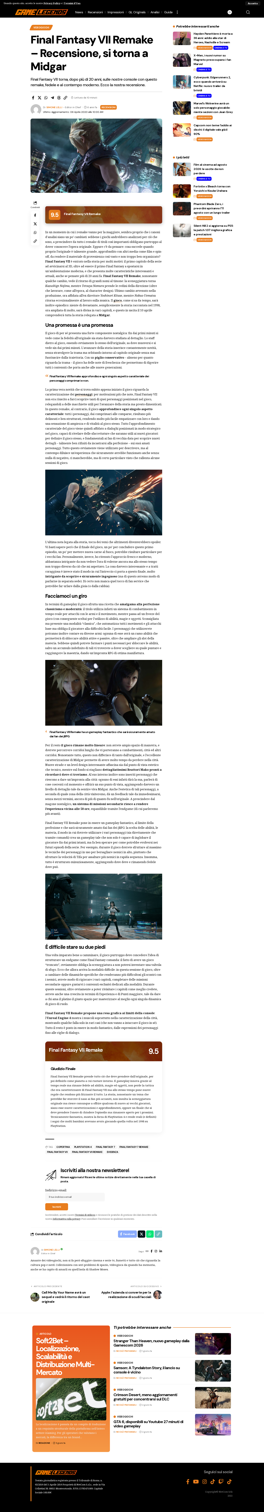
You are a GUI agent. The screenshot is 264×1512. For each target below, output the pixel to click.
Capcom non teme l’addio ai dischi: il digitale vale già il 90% (212, 129)
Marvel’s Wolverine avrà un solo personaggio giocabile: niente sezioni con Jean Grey (213, 108)
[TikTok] (213, 1482)
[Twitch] (221, 1482)
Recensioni (108, 107)
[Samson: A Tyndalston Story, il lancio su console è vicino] (213, 1371)
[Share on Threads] (58, 98)
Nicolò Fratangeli (126, 1351)
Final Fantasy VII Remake (87, 1152)
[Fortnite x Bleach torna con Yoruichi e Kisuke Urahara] (182, 191)
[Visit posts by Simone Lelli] (35, 1251)
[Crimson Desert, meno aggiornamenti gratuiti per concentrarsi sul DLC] (213, 1398)
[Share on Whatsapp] (45, 98)
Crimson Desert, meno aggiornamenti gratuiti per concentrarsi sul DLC (145, 1397)
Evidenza (112, 1152)
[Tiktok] (229, 1482)
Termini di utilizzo (85, 1214)
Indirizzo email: (56, 1190)
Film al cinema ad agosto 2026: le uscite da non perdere (210, 169)
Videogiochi (41, 27)
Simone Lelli (54, 107)
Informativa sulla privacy (66, 1218)
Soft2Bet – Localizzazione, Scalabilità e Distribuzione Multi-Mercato (65, 1356)
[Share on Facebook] (33, 98)
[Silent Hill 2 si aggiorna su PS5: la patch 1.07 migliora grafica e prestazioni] (182, 230)
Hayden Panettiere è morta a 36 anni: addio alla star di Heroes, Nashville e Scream (213, 38)
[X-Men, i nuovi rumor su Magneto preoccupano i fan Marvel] (182, 60)
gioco (118, 300)
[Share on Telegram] (52, 98)
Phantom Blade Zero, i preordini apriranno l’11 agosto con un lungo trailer (212, 208)
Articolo (45, 1334)
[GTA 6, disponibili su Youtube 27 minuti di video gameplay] (213, 1424)
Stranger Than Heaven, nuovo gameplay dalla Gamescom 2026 (151, 1343)
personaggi (83, 394)
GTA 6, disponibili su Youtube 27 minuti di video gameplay (148, 1424)
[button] (252, 3)
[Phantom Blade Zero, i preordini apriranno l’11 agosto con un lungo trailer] (182, 208)
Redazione (44, 1443)
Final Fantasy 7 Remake (134, 1147)
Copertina (63, 1147)
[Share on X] (39, 98)
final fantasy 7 (105, 1147)
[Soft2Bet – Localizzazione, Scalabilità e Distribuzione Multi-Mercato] (71, 1399)
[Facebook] (151, 1251)
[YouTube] (196, 1482)
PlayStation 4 (83, 1147)
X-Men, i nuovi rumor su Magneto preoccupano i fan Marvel (212, 60)
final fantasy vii (57, 1152)
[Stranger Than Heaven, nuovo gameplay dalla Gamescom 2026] (213, 1344)
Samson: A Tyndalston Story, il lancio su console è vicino (147, 1370)
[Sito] (147, 1251)
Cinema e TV (220, 47)
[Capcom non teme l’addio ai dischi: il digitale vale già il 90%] (182, 130)
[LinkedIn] (160, 1251)
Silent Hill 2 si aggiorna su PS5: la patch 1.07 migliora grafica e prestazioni (213, 230)
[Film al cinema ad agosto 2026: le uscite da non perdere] (182, 169)
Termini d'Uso (72, 3)
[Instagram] (156, 1251)
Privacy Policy (51, 3)
